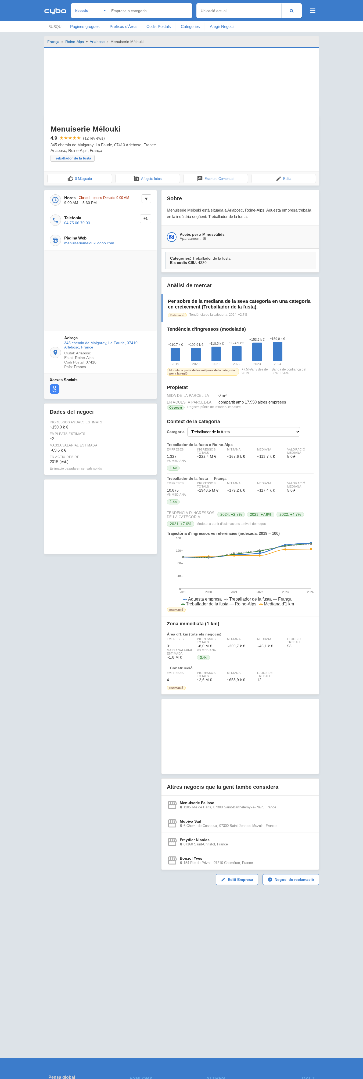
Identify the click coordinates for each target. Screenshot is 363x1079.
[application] (240, 571)
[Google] (54, 389)
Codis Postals (158, 26)
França (53, 41)
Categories (190, 26)
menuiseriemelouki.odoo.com (89, 243)
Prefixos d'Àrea (123, 26)
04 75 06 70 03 (77, 223)
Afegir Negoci (221, 26)
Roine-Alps (74, 41)
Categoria (176, 432)
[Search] (292, 10)
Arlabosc (97, 41)
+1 (145, 219)
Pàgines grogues (85, 26)
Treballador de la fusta (72, 158)
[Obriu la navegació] (312, 10)
